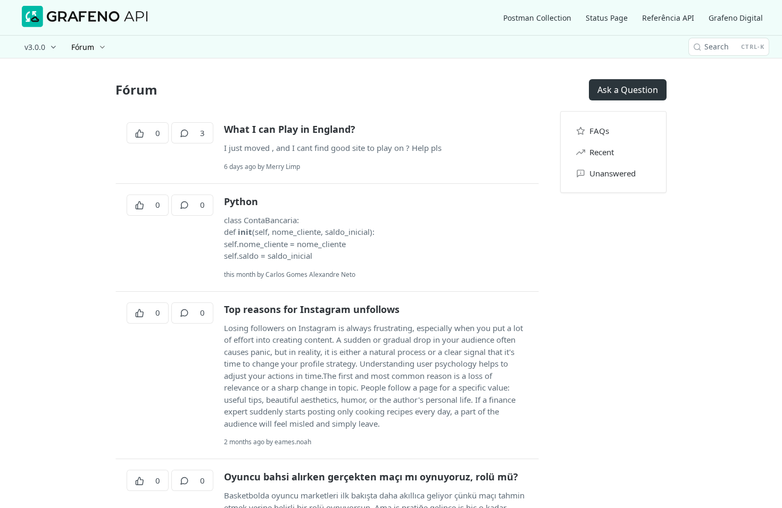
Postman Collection (537, 18)
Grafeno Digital (736, 18)
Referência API (668, 18)
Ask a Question (627, 90)
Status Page (607, 18)
